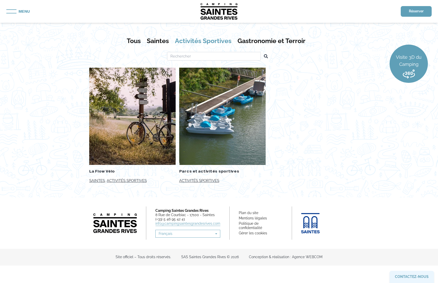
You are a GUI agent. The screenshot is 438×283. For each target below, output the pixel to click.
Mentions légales (253, 218)
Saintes (158, 41)
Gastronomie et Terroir (271, 41)
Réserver (416, 11)
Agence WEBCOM (307, 257)
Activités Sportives (203, 41)
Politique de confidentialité (250, 225)
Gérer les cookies (253, 233)
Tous (134, 41)
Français (165, 234)
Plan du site (248, 213)
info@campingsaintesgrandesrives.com (187, 223)
